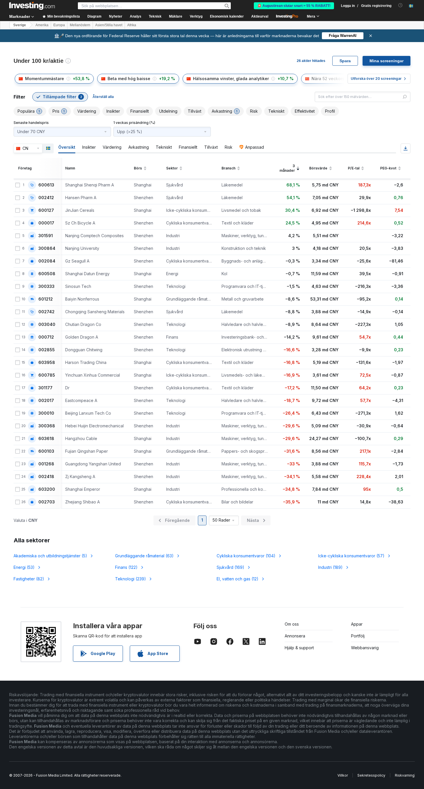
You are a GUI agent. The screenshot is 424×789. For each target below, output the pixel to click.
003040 (46, 324)
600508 (46, 274)
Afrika (131, 25)
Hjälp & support (299, 647)
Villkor (342, 775)
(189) (330, 567)
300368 (46, 426)
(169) (230, 567)
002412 (46, 198)
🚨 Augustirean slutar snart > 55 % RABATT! (294, 6)
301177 (45, 388)
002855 (46, 350)
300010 (46, 413)
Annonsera (295, 635)
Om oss (292, 624)
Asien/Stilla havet (108, 25)
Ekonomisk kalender (227, 16)
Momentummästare (44, 78)
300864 (46, 248)
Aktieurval (259, 16)
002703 (46, 502)
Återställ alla (103, 97)
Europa (59, 25)
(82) (29, 578)
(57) (351, 555)
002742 (46, 312)
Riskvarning (404, 775)
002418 (46, 477)
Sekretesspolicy (371, 775)
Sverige (19, 25)
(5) (50, 555)
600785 (46, 375)
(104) (246, 555)
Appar (357, 624)
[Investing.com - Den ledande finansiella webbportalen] (32, 6)
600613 (46, 185)
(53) (24, 567)
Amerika (41, 25)
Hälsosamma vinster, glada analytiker (231, 78)
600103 (46, 451)
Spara (345, 60)
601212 (45, 299)
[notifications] (400, 5)
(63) (144, 555)
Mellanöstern (80, 25)
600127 (46, 210)
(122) (126, 567)
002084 (46, 261)
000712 (46, 337)
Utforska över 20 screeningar (376, 78)
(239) (130, 578)
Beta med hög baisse (129, 78)
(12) (237, 578)
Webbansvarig (365, 647)
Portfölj (358, 635)
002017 (46, 401)
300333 (46, 286)
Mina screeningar (386, 60)
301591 (45, 236)
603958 (46, 362)
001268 (46, 464)
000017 (46, 223)
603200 (46, 489)
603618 (46, 439)
